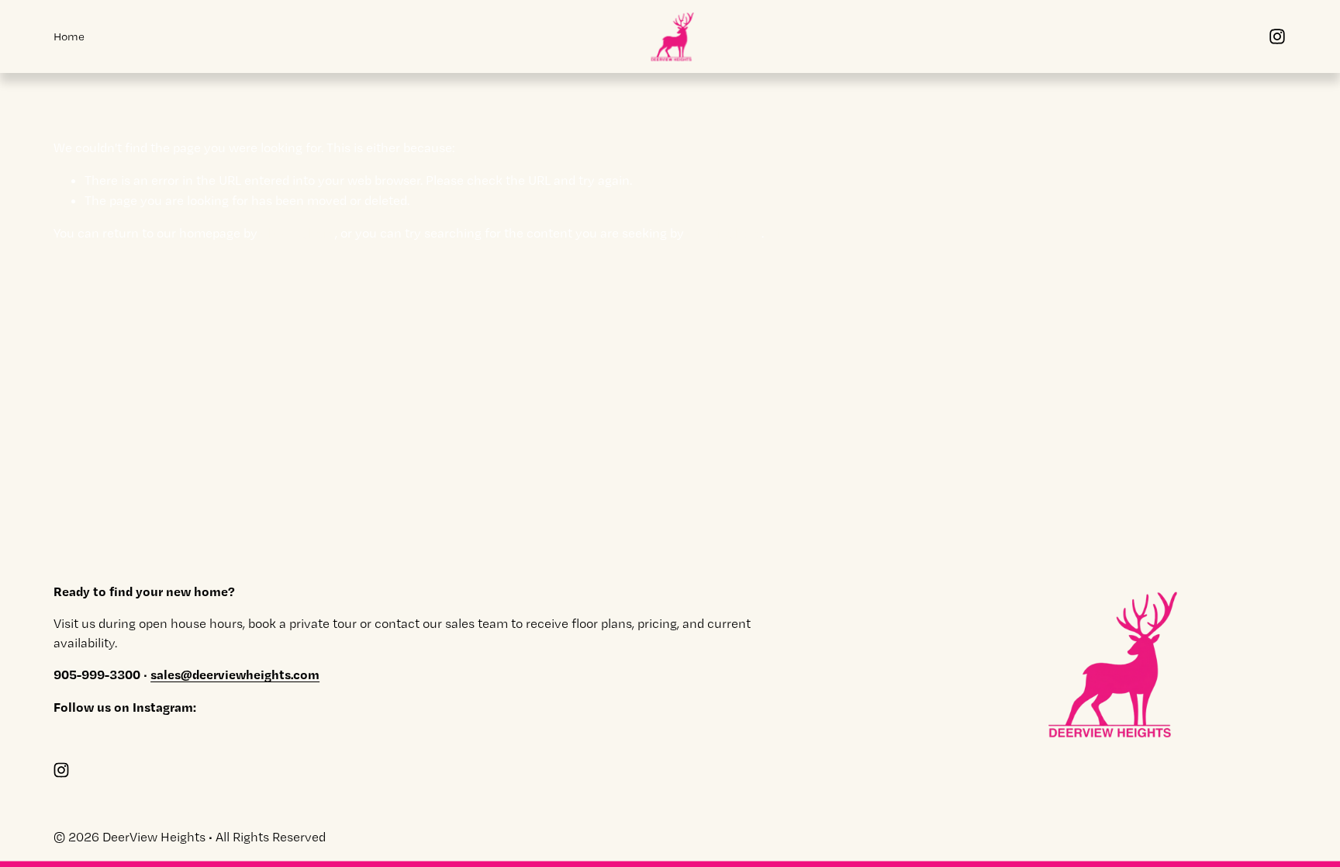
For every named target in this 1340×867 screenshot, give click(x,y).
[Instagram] (1277, 36)
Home (69, 36)
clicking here (298, 233)
